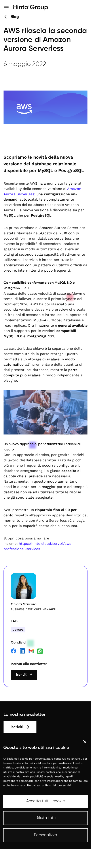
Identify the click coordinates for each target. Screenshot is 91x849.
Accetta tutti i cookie (45, 801)
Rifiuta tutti (46, 818)
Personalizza (45, 835)
